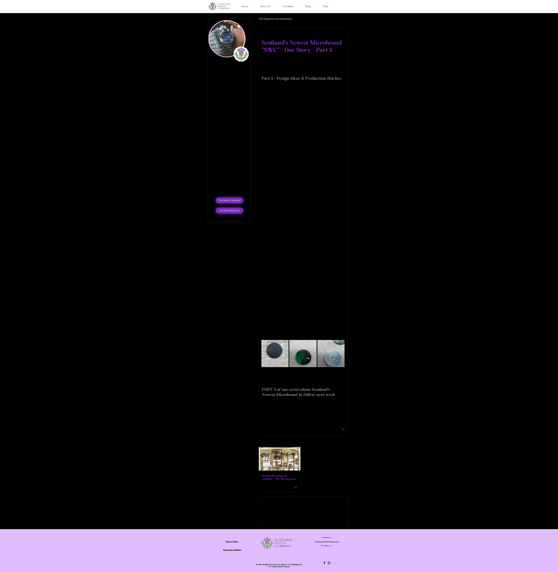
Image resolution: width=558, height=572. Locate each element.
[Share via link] (284, 420)
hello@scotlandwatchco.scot (232, 97)
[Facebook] (324, 563)
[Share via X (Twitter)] (270, 420)
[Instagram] (329, 563)
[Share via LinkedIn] (277, 420)
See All (341, 441)
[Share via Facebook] (262, 420)
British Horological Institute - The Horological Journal (279, 477)
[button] (229, 210)
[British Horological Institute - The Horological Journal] (279, 459)
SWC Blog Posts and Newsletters (275, 19)
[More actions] (343, 34)
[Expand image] (275, 353)
